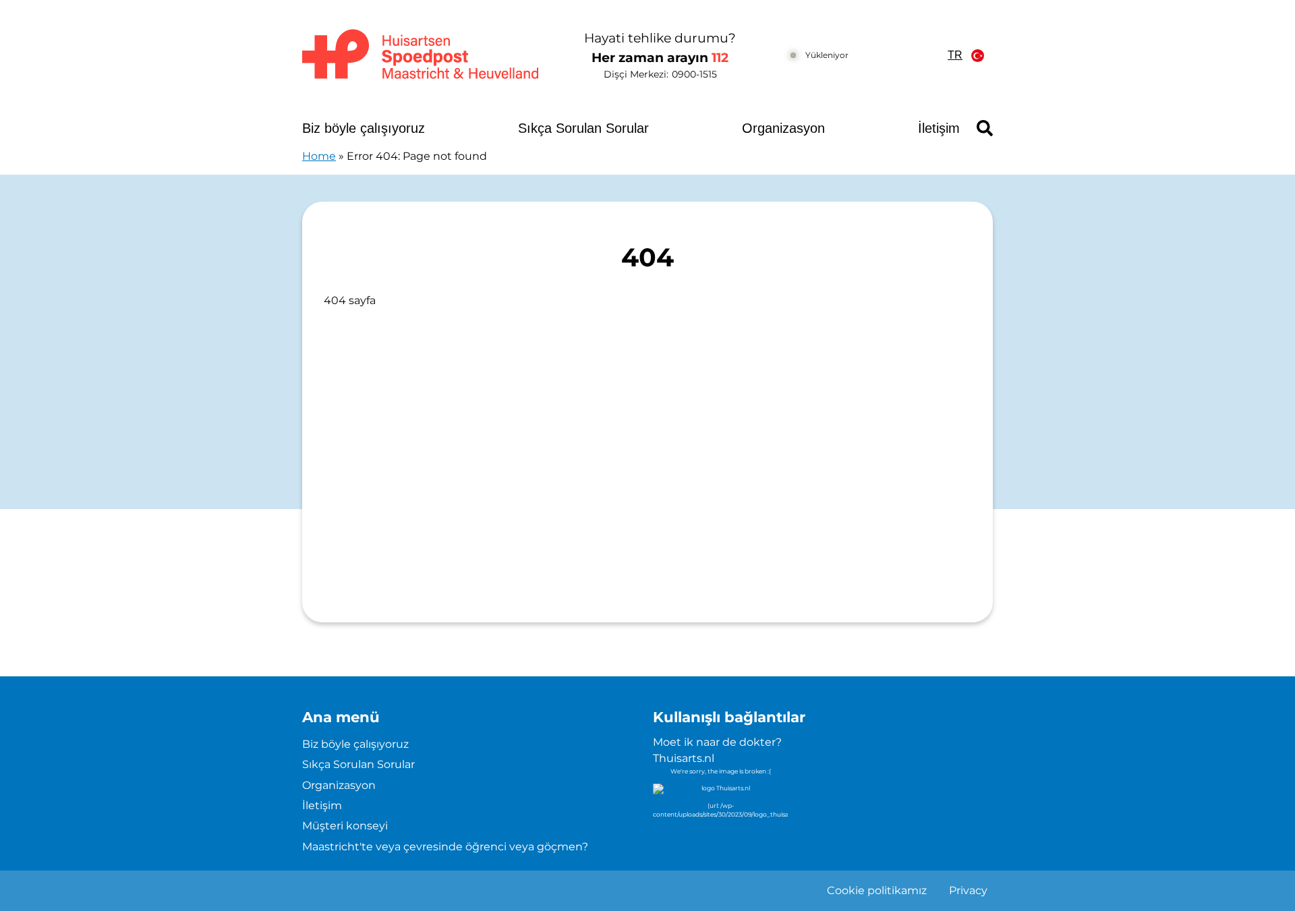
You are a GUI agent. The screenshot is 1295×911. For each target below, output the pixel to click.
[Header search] (985, 128)
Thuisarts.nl (683, 758)
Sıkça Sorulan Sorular (583, 128)
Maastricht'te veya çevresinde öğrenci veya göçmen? (445, 846)
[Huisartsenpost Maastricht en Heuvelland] (421, 55)
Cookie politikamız (877, 890)
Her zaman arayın (660, 57)
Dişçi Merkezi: (660, 74)
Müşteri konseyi (345, 825)
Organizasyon (783, 128)
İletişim (939, 128)
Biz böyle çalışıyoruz (363, 128)
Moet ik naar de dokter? (717, 742)
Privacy (968, 890)
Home (319, 156)
